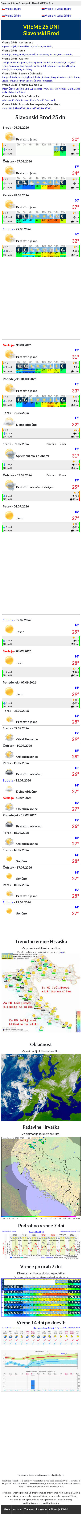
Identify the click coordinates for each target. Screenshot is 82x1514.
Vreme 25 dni (13, 15)
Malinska (41, 62)
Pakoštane (74, 77)
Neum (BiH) (8, 108)
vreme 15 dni (28, 1492)
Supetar (33, 88)
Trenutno (29, 1509)
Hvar (45, 88)
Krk (49, 62)
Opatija (5, 62)
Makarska (13, 92)
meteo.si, (51, 1483)
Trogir (5, 88)
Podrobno (41, 1509)
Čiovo (12, 88)
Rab (44, 65)
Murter (21, 80)
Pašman (46, 77)
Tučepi (22, 92)
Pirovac (12, 80)
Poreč (32, 54)
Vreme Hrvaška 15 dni (58, 8)
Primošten (47, 80)
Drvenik (20, 88)
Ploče (33, 100)
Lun (59, 65)
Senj (39, 65)
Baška (61, 62)
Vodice (29, 80)
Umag (15, 54)
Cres (67, 62)
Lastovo (25, 100)
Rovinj (46, 54)
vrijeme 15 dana (18, 1499)
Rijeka (13, 62)
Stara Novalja (68, 65)
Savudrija (6, 54)
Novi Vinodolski (28, 65)
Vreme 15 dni (13, 8)
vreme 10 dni (72, 1492)
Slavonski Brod (24, 46)
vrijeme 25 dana (36, 1499)
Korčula (16, 100)
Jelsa (51, 88)
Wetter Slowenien (32, 1503)
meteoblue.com (56, 1486)
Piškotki (7, 1492)
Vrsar (39, 54)
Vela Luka (6, 100)
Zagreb (5, 46)
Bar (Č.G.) (46, 108)
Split (27, 88)
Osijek (13, 46)
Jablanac (51, 65)
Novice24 (51, 1499)
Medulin (68, 54)
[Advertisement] (41, 298)
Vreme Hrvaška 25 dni (58, 15)
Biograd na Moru (59, 77)
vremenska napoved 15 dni (62, 1496)
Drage (5, 80)
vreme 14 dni (11, 1496)
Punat (54, 62)
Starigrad (6, 77)
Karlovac (37, 46)
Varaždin (47, 46)
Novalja (5, 69)
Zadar (15, 77)
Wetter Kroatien (51, 1503)
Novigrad (23, 54)
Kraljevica (22, 62)
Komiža (63, 88)
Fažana (53, 54)
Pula (60, 54)
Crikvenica (14, 65)
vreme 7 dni (57, 1492)
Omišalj (32, 62)
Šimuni (13, 69)
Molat (21, 77)
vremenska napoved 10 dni (33, 1496)
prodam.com (64, 1499)
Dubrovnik (50, 100)
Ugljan (28, 77)
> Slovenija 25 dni (58, 1509)
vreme (16, 1492)
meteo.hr (31, 1486)
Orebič (40, 100)
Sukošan (37, 77)
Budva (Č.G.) (33, 108)
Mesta (7, 1509)
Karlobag (27, 69)
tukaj (62, 952)
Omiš (70, 88)
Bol (40, 88)
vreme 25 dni (43, 1492)
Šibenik (37, 80)
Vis (56, 88)
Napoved (17, 1509)
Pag (20, 69)
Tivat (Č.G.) (20, 108)
